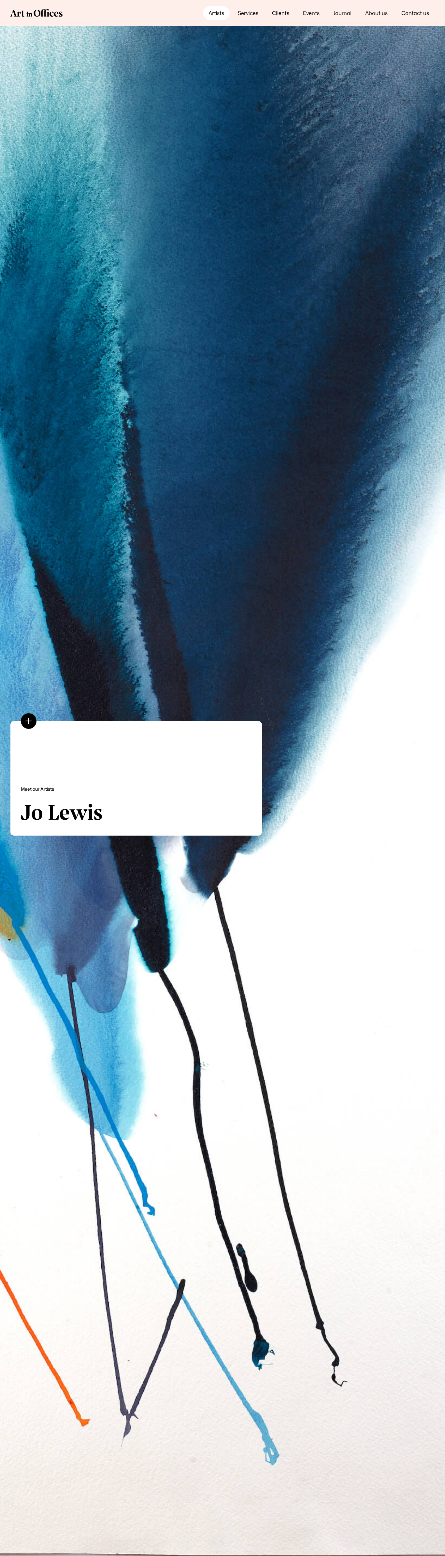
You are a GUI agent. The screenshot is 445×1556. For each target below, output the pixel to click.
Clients (280, 13)
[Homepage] (36, 13)
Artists (216, 13)
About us (376, 13)
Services (248, 13)
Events (311, 13)
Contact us (415, 13)
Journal (342, 13)
